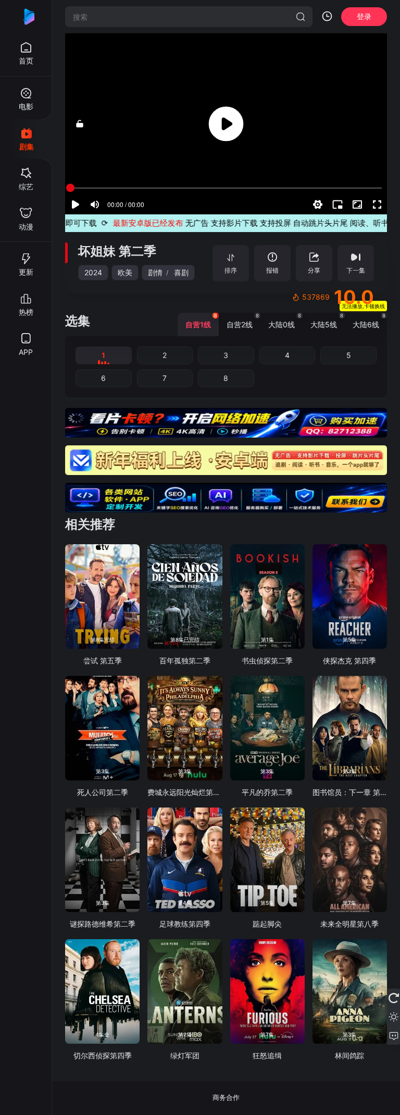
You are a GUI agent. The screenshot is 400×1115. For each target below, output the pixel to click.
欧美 (125, 272)
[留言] (393, 1035)
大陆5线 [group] (326, 321)
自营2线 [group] (243, 321)
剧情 (155, 272)
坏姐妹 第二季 (117, 251)
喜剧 (181, 272)
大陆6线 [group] (369, 321)
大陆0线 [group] (284, 321)
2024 (93, 272)
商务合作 (226, 1097)
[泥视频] (26, 16)
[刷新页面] (393, 998)
